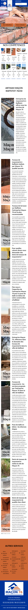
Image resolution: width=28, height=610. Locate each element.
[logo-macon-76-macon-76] (14, 588)
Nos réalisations (7, 25)
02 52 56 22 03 (8, 603)
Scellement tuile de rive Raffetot (23, 559)
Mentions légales (21, 607)
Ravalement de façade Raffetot (5, 565)
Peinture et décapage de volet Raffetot (6, 571)
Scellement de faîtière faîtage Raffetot (24, 566)
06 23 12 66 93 (3, 7)
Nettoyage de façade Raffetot (15, 565)
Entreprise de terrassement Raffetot (6, 559)
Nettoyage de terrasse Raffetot (15, 553)
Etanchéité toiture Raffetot (23, 553)
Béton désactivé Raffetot (5, 553)
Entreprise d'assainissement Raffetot (15, 559)
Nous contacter (20, 25)
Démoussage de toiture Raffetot (14, 571)
